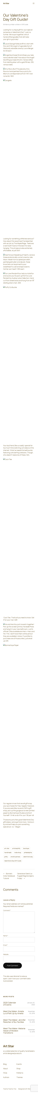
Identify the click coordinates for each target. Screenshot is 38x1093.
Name (5, 936)
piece (22, 69)
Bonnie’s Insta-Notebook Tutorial (9, 875)
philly (6, 857)
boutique (26, 848)
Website (5, 954)
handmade (7, 852)
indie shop (17, 852)
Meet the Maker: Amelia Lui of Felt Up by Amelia (13, 1012)
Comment (7, 910)
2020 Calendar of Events (9, 1004)
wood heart (19, 241)
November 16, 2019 (31, 1021)
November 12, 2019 (31, 1031)
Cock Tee (6, 617)
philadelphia (28, 852)
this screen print (14, 626)
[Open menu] (33, 3)
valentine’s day (28, 857)
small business (15, 857)
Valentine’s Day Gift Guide (12, 861)
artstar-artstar (15, 24)
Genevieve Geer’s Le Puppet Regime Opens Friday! (25, 875)
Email (5, 945)
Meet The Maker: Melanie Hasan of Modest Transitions (14, 1030)
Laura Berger (28, 48)
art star (6, 848)
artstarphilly (16, 848)
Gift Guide (25, 24)
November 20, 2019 (31, 1012)
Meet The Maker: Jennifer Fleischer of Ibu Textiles (14, 1021)
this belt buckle (26, 450)
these (5, 257)
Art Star (6, 3)
